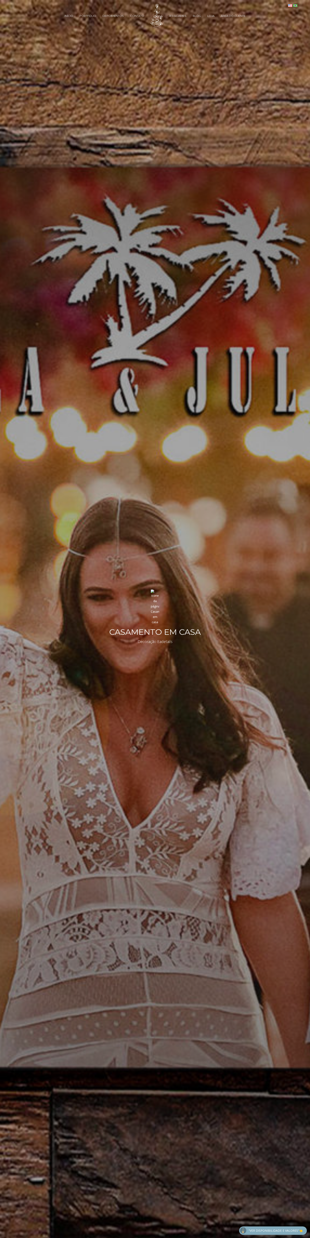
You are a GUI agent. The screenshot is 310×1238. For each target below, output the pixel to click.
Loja (210, 15)
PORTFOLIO (88, 15)
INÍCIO (69, 15)
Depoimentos (113, 15)
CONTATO (137, 15)
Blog (197, 15)
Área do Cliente (233, 15)
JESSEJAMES (177, 15)
